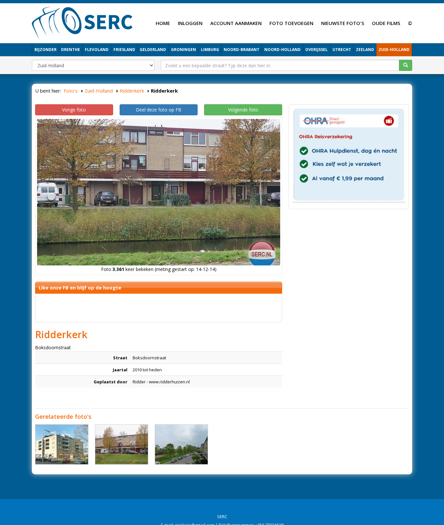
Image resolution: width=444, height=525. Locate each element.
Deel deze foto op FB (158, 110)
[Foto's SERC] (82, 22)
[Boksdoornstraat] (61, 444)
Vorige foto (74, 110)
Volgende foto (243, 110)
